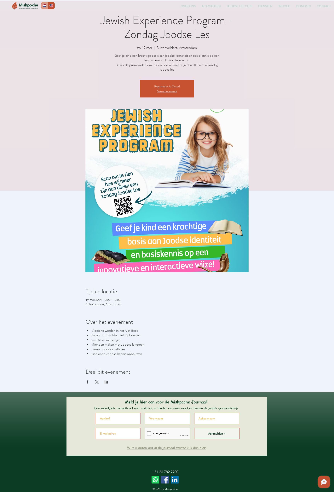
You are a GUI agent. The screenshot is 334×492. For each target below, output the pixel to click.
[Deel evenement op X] (97, 382)
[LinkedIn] (175, 479)
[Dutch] (44, 5)
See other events (167, 91)
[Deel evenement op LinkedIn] (106, 382)
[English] (51, 5)
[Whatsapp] (155, 479)
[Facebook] (165, 479)
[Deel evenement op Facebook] (87, 382)
